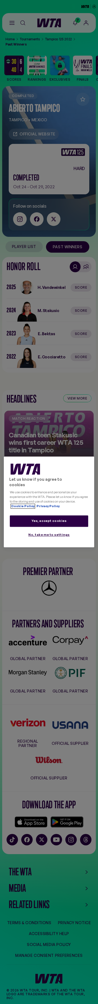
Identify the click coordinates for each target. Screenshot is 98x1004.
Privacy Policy (48, 506)
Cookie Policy (23, 506)
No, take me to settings (49, 535)
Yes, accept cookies (49, 521)
